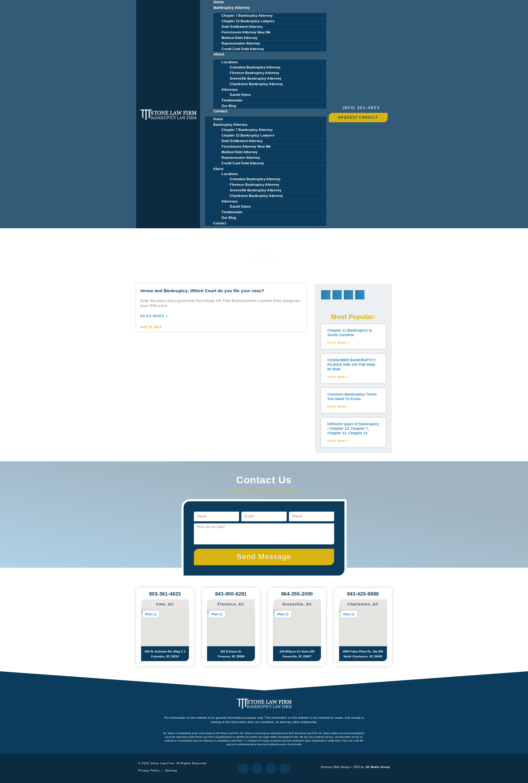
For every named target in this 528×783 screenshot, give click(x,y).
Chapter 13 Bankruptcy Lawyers (248, 21)
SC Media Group (378, 767)
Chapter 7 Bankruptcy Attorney (247, 15)
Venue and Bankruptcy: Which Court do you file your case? (202, 290)
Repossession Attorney (241, 43)
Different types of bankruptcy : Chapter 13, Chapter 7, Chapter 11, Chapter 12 (353, 428)
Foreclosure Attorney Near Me (246, 32)
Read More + (154, 316)
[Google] (271, 768)
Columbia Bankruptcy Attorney (255, 67)
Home (218, 119)
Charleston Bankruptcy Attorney (256, 84)
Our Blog (229, 106)
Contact (220, 111)
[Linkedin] (257, 768)
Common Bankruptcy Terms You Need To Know (352, 396)
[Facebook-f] (243, 768)
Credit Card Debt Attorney (243, 49)
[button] (325, 294)
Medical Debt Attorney (240, 38)
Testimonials (232, 100)
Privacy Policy (149, 770)
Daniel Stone (240, 95)
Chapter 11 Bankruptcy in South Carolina (349, 332)
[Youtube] (284, 768)
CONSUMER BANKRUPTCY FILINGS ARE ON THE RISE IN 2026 (351, 364)
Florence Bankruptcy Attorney (254, 73)
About (218, 54)
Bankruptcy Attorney (231, 8)
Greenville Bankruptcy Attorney (255, 78)
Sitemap (172, 770)
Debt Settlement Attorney (242, 26)
